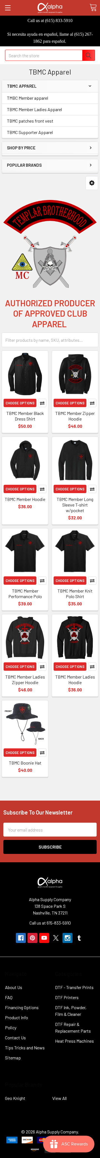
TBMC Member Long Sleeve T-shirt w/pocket (75, 504)
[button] (92, 183)
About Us (13, 987)
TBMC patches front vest (30, 120)
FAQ (8, 997)
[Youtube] (44, 938)
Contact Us (15, 1037)
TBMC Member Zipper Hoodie (75, 415)
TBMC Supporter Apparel (30, 132)
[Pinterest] (33, 938)
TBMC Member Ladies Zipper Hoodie (25, 679)
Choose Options (20, 403)
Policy (10, 1027)
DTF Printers (67, 997)
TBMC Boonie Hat (25, 762)
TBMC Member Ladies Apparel (34, 109)
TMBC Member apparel (27, 98)
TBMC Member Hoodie (25, 499)
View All (59, 1098)
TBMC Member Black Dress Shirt (25, 415)
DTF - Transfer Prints (74, 987)
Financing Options (22, 1007)
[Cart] (93, 7)
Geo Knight (15, 1098)
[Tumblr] (79, 938)
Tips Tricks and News (25, 1047)
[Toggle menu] (7, 7)
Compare (42, 403)
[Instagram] (67, 938)
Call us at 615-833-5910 (50, 922)
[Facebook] (21, 938)
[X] (56, 938)
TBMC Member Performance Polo (25, 593)
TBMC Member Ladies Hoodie (75, 679)
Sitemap (13, 1057)
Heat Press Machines (74, 1041)
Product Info (16, 1017)
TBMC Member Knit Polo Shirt (75, 593)
